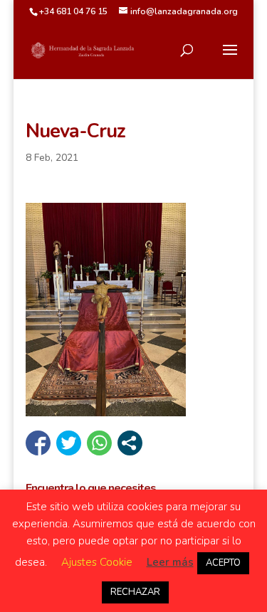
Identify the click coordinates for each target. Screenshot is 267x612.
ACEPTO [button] (223, 562)
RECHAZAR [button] (135, 592)
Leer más (170, 562)
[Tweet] (68, 443)
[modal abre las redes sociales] (129, 443)
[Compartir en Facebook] (38, 443)
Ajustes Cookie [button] (96, 562)
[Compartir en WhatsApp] (99, 443)
